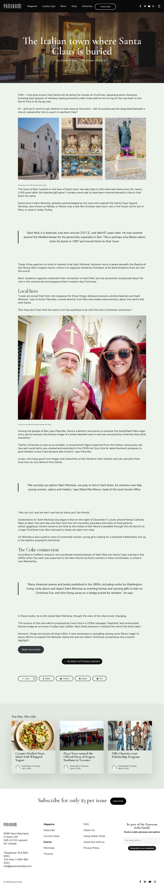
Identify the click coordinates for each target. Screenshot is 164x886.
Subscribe (118, 801)
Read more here (31, 649)
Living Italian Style (94, 836)
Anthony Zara (68, 60)
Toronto (48, 854)
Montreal (49, 848)
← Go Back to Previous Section (82, 661)
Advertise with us (94, 842)
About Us (89, 830)
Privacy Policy (91, 848)
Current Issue (51, 836)
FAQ (86, 824)
